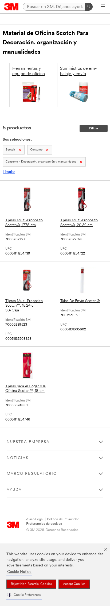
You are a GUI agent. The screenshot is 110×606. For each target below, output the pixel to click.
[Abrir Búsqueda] (103, 7)
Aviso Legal (35, 519)
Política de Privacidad (63, 519)
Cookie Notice (19, 572)
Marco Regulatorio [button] (32, 474)
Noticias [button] (18, 458)
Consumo (36, 149)
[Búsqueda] (89, 7)
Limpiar (9, 172)
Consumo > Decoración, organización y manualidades (41, 161)
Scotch (10, 149)
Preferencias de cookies (44, 524)
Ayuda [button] (14, 490)
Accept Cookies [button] (74, 584)
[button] (24, 595)
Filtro (93, 128)
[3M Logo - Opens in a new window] (11, 7)
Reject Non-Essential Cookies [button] (31, 584)
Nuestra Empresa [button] (28, 442)
